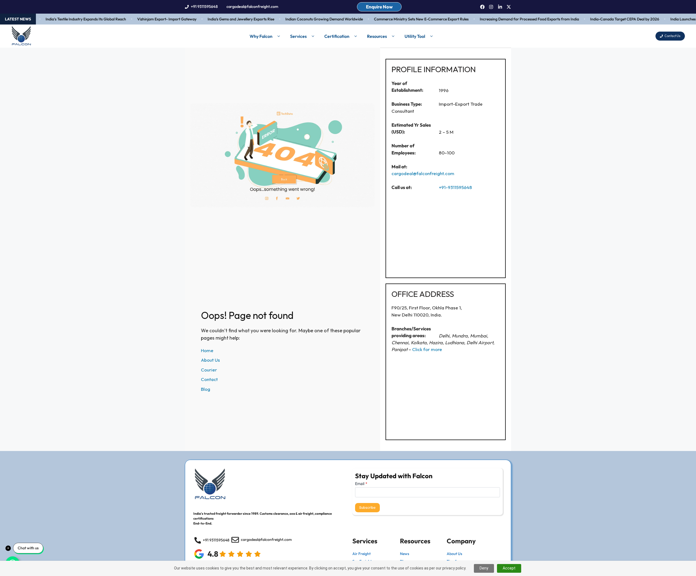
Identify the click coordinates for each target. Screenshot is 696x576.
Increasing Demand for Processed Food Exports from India (521, 19)
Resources (377, 36)
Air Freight (361, 553)
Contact (209, 379)
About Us (210, 360)
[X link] (509, 7)
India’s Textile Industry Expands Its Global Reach (77, 19)
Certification (336, 36)
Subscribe (367, 507)
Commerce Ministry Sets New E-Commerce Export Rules (413, 19)
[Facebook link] (482, 7)
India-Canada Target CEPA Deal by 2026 (616, 19)
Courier (209, 370)
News (404, 553)
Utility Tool (415, 36)
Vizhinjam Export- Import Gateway (158, 19)
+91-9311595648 (455, 187)
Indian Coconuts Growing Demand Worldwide (316, 19)
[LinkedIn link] (500, 7)
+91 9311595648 (204, 6)
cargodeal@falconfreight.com (252, 6)
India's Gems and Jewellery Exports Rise (232, 19)
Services (298, 36)
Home (207, 350)
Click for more (427, 349)
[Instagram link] (491, 7)
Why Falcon (261, 36)
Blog (205, 389)
